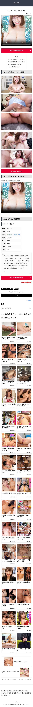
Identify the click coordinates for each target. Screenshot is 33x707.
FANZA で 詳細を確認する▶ (16, 50)
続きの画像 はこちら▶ (16, 171)
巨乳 (19, 234)
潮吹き (15, 234)
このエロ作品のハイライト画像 (17, 59)
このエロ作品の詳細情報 (15, 64)
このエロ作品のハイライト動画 (17, 61)
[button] (30, 308)
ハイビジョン (10, 234)
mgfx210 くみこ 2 (15, 66)
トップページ (16, 702)
